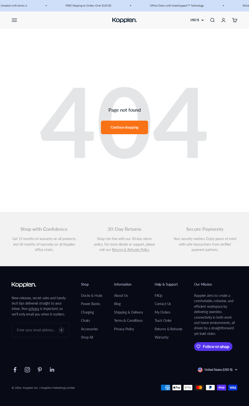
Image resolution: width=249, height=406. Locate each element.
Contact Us (163, 304)
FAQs (158, 295)
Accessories (89, 329)
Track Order (163, 320)
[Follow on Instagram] (27, 369)
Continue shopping (125, 127)
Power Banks (90, 304)
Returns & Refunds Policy (130, 250)
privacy (34, 309)
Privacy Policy (124, 329)
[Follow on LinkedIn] (52, 369)
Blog (117, 304)
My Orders (162, 312)
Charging (87, 312)
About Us (121, 295)
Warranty (162, 337)
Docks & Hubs (91, 295)
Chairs (85, 320)
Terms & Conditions (128, 320)
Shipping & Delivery (128, 312)
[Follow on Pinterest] (39, 369)
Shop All (87, 337)
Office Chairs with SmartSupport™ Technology (176, 5)
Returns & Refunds (169, 329)
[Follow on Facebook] (15, 369)
